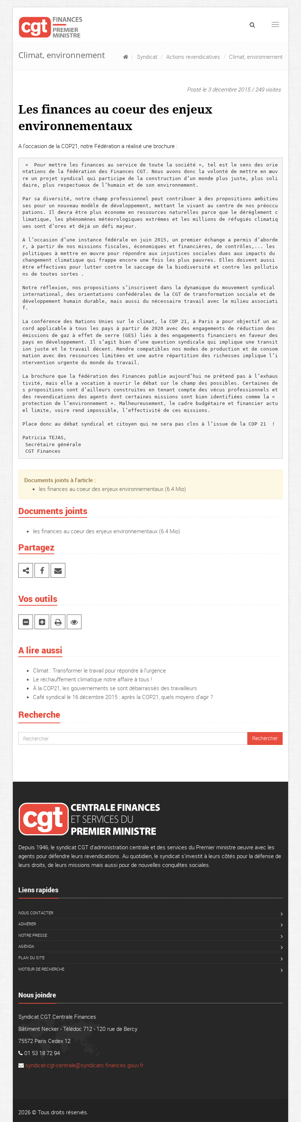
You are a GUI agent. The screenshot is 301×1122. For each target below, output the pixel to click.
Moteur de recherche (41, 969)
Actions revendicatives (193, 56)
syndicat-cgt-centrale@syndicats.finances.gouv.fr (84, 1065)
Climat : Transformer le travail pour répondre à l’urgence (99, 670)
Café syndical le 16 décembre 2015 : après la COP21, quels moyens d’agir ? (123, 696)
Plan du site (31, 957)
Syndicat (147, 56)
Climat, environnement (256, 56)
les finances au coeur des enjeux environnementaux (101, 488)
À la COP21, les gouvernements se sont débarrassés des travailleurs (115, 688)
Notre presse (32, 935)
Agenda (26, 946)
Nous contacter (35, 912)
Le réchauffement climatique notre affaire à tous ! (92, 679)
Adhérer (27, 923)
